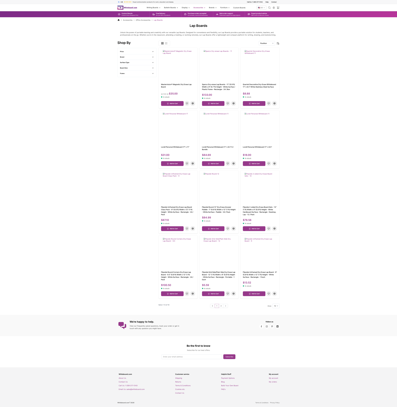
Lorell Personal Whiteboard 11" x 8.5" (257, 147)
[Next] (225, 306)
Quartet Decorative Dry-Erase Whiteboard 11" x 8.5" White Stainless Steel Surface (259, 85)
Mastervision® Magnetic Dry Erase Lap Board (176, 85)
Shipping (178, 378)
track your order (165, 326)
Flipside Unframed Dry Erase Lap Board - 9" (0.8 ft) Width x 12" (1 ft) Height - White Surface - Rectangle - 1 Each (260, 274)
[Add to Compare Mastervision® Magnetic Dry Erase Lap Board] (192, 103)
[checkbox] (162, 43)
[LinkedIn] (277, 326)
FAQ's (223, 389)
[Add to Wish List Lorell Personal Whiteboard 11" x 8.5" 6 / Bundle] (227, 163)
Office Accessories (143, 20)
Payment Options (228, 378)
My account (273, 378)
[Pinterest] (272, 326)
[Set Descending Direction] (278, 43)
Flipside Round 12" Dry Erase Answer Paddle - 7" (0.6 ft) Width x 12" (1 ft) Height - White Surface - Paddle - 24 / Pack (219, 209)
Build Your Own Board (229, 385)
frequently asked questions (147, 326)
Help (266, 2)
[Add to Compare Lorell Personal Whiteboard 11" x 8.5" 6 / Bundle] (233, 163)
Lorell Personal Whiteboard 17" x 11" (175, 147)
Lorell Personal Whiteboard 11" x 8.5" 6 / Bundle (218, 148)
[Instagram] (267, 326)
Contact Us (123, 382)
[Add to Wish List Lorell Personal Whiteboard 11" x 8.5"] (268, 163)
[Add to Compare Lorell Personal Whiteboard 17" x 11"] (192, 163)
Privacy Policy (275, 402)
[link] (212, 306)
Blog (223, 382)
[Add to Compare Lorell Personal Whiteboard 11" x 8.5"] (274, 163)
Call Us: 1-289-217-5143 (255, 2)
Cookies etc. (180, 389)
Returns (178, 382)
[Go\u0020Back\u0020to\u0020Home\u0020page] (118, 20)
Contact (274, 2)
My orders (273, 382)
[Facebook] (261, 326)
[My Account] (274, 7)
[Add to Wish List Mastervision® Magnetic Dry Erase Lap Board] (186, 103)
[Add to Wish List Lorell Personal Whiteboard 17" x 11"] (186, 163)
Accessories (127, 20)
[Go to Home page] (127, 8)
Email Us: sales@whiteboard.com (132, 389)
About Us (122, 378)
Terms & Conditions (183, 385)
